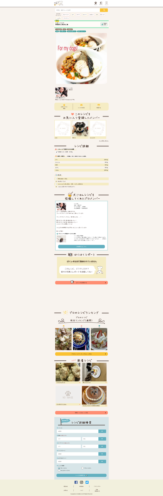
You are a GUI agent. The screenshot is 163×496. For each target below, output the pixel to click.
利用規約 (81, 486)
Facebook (76, 482)
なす (73, 14)
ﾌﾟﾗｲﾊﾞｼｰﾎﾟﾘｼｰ (97, 486)
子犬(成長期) (58, 29)
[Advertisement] (81, 299)
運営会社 (66, 486)
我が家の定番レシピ (72, 31)
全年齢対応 (70, 29)
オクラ (78, 14)
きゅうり (85, 14)
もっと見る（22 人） (104, 140)
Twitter (87, 482)
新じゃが (102, 14)
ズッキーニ (66, 18)
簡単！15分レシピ (81, 31)
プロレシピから (87, 468)
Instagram (81, 482)
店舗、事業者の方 (97, 490)
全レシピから (64, 468)
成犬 (64, 29)
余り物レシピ (62, 31)
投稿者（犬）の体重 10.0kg (65, 152)
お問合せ (66, 490)
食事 (57, 31)
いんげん (59, 18)
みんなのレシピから (65, 470)
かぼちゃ (92, 14)
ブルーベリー (66, 14)
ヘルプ (81, 490)
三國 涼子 (70, 89)
